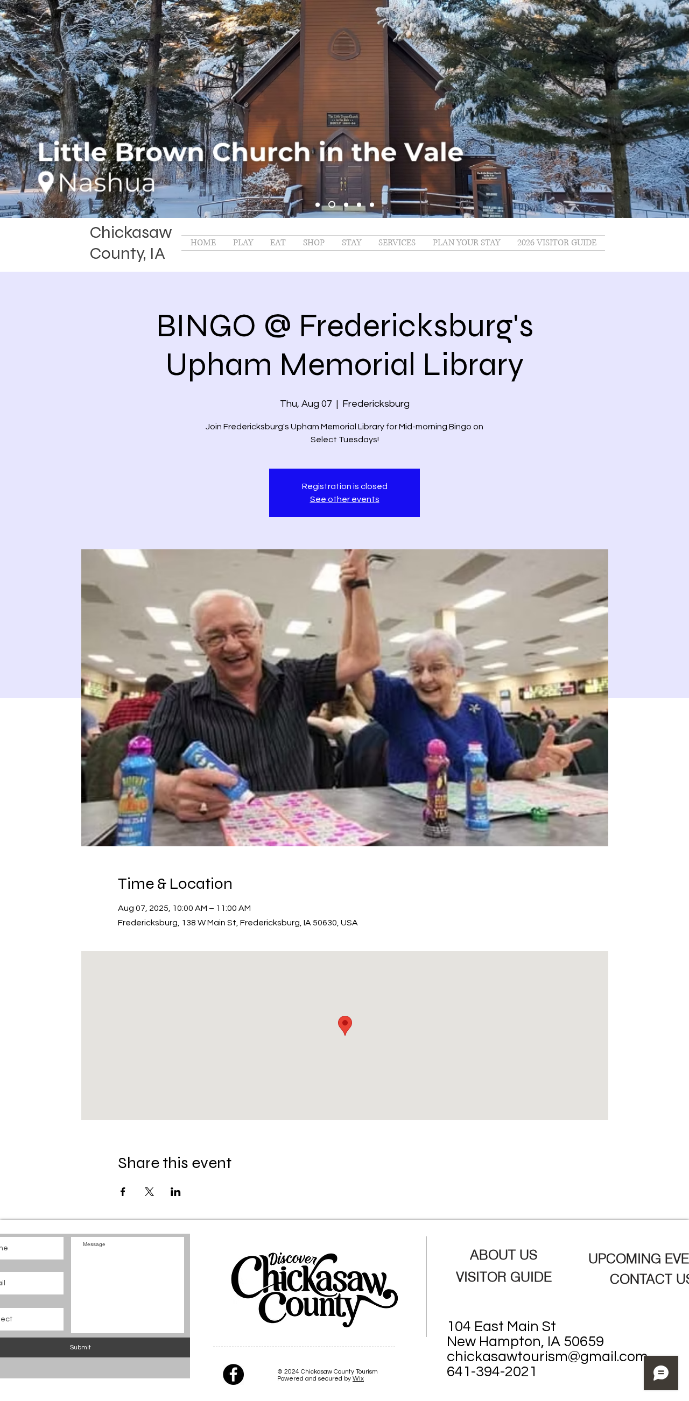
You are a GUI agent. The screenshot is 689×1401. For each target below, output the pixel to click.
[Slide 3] (359, 204)
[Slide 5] (317, 204)
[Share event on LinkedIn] (176, 1191)
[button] (243, 243)
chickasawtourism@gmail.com (547, 1356)
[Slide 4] (372, 204)
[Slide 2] (346, 204)
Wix (358, 1378)
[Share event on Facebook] (123, 1191)
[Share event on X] (149, 1191)
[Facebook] (233, 1374)
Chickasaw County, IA (130, 243)
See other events (344, 499)
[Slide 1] (331, 204)
